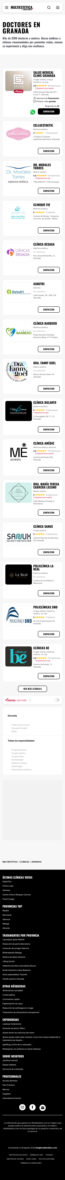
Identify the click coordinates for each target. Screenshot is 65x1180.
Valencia (6, 919)
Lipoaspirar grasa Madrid (13, 939)
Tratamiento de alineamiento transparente (21, 1012)
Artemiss (6, 890)
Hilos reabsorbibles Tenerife (15, 974)
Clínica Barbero (45, 323)
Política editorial (47, 1159)
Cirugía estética (18, 753)
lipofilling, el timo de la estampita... (17, 1044)
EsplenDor (7, 881)
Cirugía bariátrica (19, 750)
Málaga (6, 924)
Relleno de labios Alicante (14, 957)
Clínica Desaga (44, 244)
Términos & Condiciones (31, 1163)
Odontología (17, 766)
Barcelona (7, 915)
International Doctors (12, 1098)
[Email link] (42, 1108)
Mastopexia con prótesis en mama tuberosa (22, 1049)
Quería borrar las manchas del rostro (18, 1032)
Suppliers (7, 1094)
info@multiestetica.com (46, 1148)
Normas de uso (36, 1155)
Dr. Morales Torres (42, 166)
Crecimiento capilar (11, 999)
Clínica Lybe (8, 886)
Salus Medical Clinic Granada (44, 74)
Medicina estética (19, 763)
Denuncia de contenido (13, 1069)
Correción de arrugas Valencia (16, 948)
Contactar (48, 111)
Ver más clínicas (32, 688)
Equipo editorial (9, 1065)
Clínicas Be (41, 647)
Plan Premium (9, 1085)
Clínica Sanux (43, 526)
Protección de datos (18, 1155)
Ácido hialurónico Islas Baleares (16, 970)
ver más (45, 82)
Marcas (6, 1089)
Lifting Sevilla (9, 961)
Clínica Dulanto (44, 402)
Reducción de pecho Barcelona (16, 944)
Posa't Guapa (8, 899)
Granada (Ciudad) (19, 728)
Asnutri (38, 283)
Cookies (49, 1155)
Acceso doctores (10, 1080)
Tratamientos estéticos (22, 769)
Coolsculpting (9, 995)
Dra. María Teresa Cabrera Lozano (46, 485)
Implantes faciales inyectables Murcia (19, 966)
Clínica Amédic (43, 443)
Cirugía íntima (18, 756)
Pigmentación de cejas (13, 1003)
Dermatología (17, 760)
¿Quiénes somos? (10, 1060)
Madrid (6, 910)
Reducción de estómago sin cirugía (18, 1008)
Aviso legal (31, 1159)
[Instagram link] (22, 1108)
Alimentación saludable (13, 990)
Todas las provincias (21, 725)
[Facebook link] (32, 1108)
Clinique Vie (41, 204)
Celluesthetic (43, 125)
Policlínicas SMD (45, 607)
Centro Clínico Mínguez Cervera (17, 894)
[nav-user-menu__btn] (58, 7)
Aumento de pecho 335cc (14, 1028)
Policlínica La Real (43, 567)
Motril (14, 731)
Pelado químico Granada (13, 979)
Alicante (6, 928)
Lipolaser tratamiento (12, 1024)
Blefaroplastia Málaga (12, 952)
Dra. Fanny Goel (44, 363)
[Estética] (22, 8)
